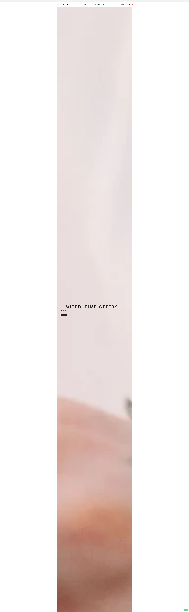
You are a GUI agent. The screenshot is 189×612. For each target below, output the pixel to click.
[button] (127, 4)
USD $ (123, 4)
